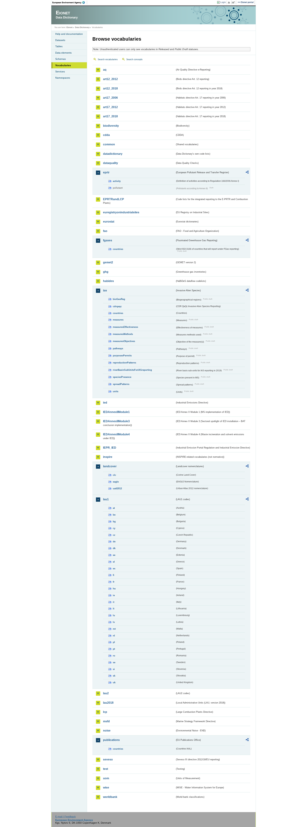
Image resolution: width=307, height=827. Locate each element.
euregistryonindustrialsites (121, 212)
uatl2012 (117, 488)
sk (114, 675)
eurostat (108, 221)
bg (114, 521)
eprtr (106, 172)
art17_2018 (110, 116)
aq (104, 69)
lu (114, 615)
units (115, 391)
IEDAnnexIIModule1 (116, 412)
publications (111, 739)
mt (114, 629)
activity (117, 181)
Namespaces (62, 77)
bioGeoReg (119, 299)
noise (107, 730)
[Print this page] (229, 2)
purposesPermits (122, 355)
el (114, 561)
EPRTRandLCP (113, 199)
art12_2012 (110, 79)
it (113, 602)
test (105, 768)
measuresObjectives (124, 341)
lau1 (106, 499)
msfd (106, 721)
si (114, 669)
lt (113, 608)
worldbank (110, 796)
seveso (108, 759)
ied (105, 402)
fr (113, 581)
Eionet (69, 27)
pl (114, 642)
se (114, 662)
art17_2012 (110, 107)
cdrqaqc (117, 306)
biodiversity (111, 125)
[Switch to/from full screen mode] (234, 2)
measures (118, 319)
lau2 (106, 693)
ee (114, 555)
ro (114, 655)
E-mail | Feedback (65, 816)
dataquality (110, 163)
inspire (107, 456)
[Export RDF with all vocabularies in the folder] (247, 173)
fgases (107, 240)
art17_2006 (110, 97)
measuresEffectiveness (125, 327)
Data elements (63, 52)
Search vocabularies (108, 59)
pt (114, 649)
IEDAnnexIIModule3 (116, 421)
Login (223, 2)
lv (114, 622)
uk (114, 682)
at (114, 508)
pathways (118, 348)
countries (118, 249)
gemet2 (108, 262)
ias (105, 290)
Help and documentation (69, 33)
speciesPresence (122, 377)
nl (114, 635)
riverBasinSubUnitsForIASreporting (132, 370)
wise (106, 787)
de (114, 541)
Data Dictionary (82, 27)
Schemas (60, 58)
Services (60, 71)
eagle (116, 481)
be (114, 514)
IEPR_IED (109, 447)
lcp (105, 711)
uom (106, 778)
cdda (106, 134)
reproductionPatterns (124, 362)
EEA (69, 2)
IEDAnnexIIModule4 (116, 434)
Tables (59, 46)
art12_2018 (110, 88)
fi (113, 575)
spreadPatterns (121, 384)
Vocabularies (63, 65)
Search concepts (134, 59)
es (114, 568)
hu (114, 588)
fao (105, 230)
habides (108, 281)
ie (114, 595)
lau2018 (108, 702)
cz (114, 535)
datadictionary (112, 153)
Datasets (60, 40)
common (109, 144)
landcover (110, 466)
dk (114, 548)
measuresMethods (123, 334)
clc (114, 475)
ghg (105, 271)
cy (114, 528)
